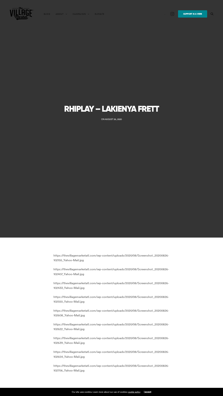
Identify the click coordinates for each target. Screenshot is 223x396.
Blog (47, 14)
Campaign (79, 14)
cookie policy (134, 392)
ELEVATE (99, 14)
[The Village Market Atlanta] (21, 14)
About (60, 14)
